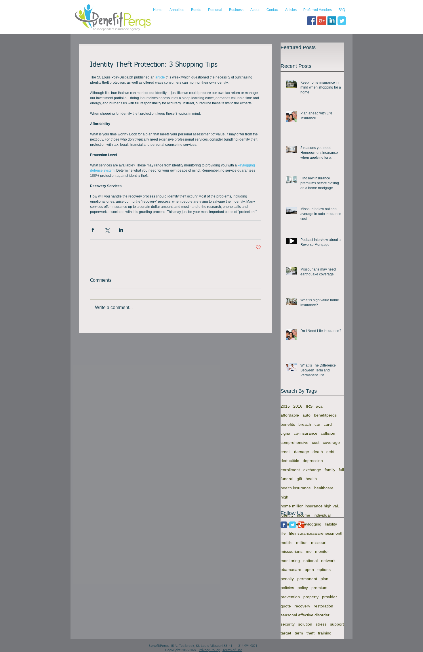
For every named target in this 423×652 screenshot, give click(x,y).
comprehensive (294, 442)
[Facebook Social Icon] (311, 20)
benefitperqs (325, 415)
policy (303, 587)
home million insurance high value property (312, 506)
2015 (285, 406)
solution (305, 624)
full (341, 469)
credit (286, 451)
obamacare (291, 569)
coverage (331, 442)
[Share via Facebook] (93, 230)
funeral (287, 478)
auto (306, 415)
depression (313, 460)
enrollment (290, 469)
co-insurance (305, 433)
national (310, 560)
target (286, 633)
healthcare (324, 488)
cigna (285, 433)
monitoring (290, 560)
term (299, 633)
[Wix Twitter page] (342, 20)
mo (309, 551)
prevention (290, 597)
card (328, 424)
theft (310, 633)
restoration (323, 606)
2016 (297, 406)
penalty (287, 578)
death (318, 451)
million (302, 542)
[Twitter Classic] (292, 524)
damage (301, 451)
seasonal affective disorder (305, 615)
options (324, 569)
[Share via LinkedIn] (121, 230)
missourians (291, 551)
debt (330, 451)
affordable (290, 415)
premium (319, 587)
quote (286, 606)
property (311, 597)
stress (321, 624)
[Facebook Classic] (284, 524)
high (284, 497)
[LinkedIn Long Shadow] (331, 20)
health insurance (296, 488)
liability (331, 524)
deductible (290, 460)
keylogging (311, 524)
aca (319, 406)
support (337, 624)
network (328, 560)
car (317, 424)
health (311, 478)
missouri (318, 542)
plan (324, 578)
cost (315, 442)
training (324, 633)
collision (328, 433)
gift (299, 478)
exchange (312, 469)
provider (329, 597)
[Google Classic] (301, 524)
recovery (302, 606)
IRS (309, 406)
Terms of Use (232, 650)
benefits (288, 424)
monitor (322, 551)
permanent (307, 578)
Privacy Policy (209, 650)
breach (304, 424)
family (330, 469)
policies (287, 587)
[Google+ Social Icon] (321, 20)
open (309, 569)
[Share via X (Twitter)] (107, 230)
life (283, 533)
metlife (287, 542)
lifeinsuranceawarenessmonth (316, 533)
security (288, 624)
